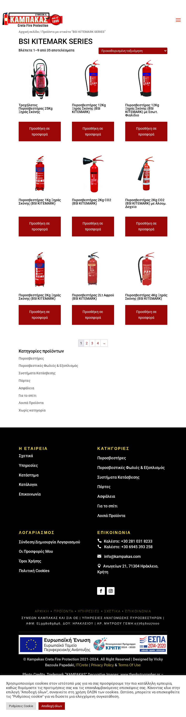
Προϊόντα (63, 611)
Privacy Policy (102, 665)
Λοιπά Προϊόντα (31, 403)
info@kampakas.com (122, 556)
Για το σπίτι (28, 396)
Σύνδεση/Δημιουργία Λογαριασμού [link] (49, 542)
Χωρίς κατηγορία (32, 410)
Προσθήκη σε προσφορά (39, 131)
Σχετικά (26, 456)
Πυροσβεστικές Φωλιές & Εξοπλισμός (48, 366)
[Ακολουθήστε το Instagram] (111, 591)
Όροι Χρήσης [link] (30, 561)
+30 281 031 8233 (136, 541)
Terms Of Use (129, 665)
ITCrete (82, 665)
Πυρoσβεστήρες (111, 458)
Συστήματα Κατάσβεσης (37, 373)
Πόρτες (24, 381)
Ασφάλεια (26, 388)
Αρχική (42, 611)
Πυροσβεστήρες (31, 358)
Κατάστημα (29, 475)
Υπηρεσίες (28, 465)
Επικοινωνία (30, 494)
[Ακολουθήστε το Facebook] (101, 591)
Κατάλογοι (28, 484)
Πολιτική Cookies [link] (34, 570)
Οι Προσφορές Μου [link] (36, 551)
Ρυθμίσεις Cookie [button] (21, 706)
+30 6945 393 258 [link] (137, 547)
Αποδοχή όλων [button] (51, 706)
